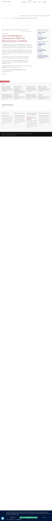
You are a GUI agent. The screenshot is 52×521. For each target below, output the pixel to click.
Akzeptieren (28, 517)
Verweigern (12, 517)
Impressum (4, 134)
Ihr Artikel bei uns (29, 133)
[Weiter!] (49, 32)
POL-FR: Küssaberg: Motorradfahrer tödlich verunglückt (42, 50)
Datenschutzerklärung (9, 134)
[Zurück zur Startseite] (9, 2)
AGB (15, 134)
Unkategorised (23, 133)
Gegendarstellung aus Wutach (9, 78)
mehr (44, 517)
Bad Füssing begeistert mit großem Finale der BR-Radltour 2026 (42, 38)
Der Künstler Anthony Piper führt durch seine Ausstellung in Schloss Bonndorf (43, 56)
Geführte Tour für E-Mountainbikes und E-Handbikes (42, 44)
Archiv (16, 133)
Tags (3, 133)
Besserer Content (7, 133)
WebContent (12, 133)
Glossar (19, 133)
